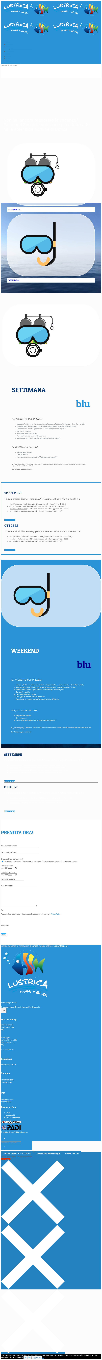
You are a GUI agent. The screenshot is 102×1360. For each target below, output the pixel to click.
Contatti (9, 61)
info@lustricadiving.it (8, 1064)
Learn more (5, 1159)
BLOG (8, 59)
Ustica (8, 56)
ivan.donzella (5, 1102)
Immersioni (10, 51)
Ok (25, 1358)
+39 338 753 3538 (7, 1099)
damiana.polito (6, 1082)
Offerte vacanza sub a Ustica (21, 49)
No (29, 1358)
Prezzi (8, 47)
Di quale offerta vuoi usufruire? (12, 859)
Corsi (8, 54)
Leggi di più (37, 1358)
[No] (43, 1358)
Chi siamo (9, 44)
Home (8, 42)
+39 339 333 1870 (7, 1080)
